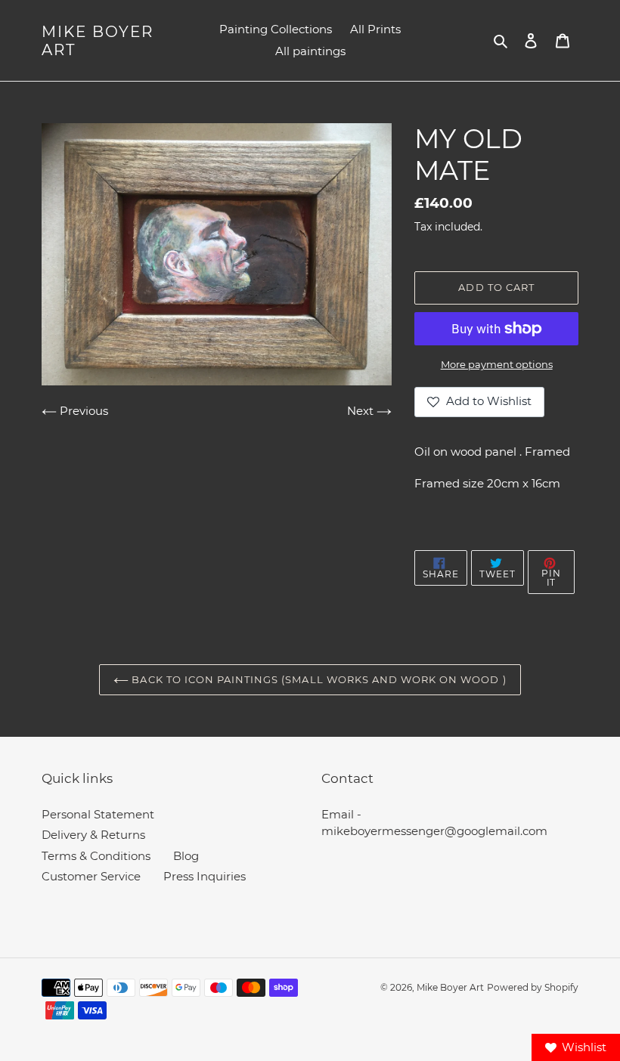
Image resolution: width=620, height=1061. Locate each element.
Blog (186, 856)
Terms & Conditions (96, 856)
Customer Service (91, 876)
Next (362, 411)
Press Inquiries (204, 876)
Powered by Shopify (532, 987)
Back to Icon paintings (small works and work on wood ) (317, 679)
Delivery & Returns (93, 834)
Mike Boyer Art (97, 41)
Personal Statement (98, 814)
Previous (82, 411)
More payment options (497, 364)
